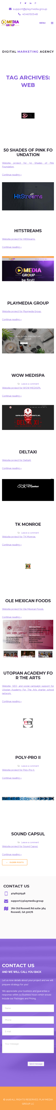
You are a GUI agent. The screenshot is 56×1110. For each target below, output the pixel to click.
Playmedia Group (28, 303)
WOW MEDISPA (28, 375)
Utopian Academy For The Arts (28, 675)
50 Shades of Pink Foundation (28, 152)
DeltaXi (28, 451)
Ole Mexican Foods (28, 600)
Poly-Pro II (28, 757)
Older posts (15, 862)
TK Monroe (28, 524)
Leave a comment (30, 384)
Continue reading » (12, 174)
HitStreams (28, 230)
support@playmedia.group (30, 9)
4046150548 (30, 14)
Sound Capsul (28, 833)
